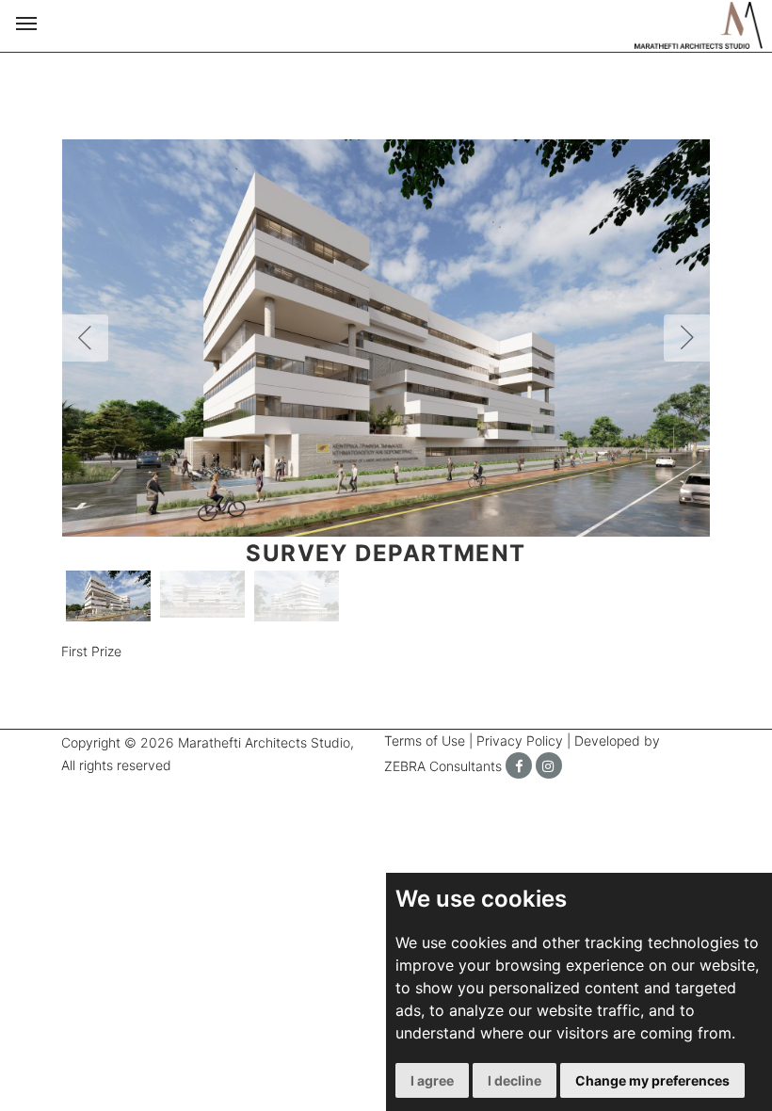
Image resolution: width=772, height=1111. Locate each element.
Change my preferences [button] (652, 1080)
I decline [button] (514, 1080)
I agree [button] (432, 1080)
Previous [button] (84, 338)
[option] (386, 338)
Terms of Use (424, 741)
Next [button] (687, 338)
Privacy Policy (519, 741)
